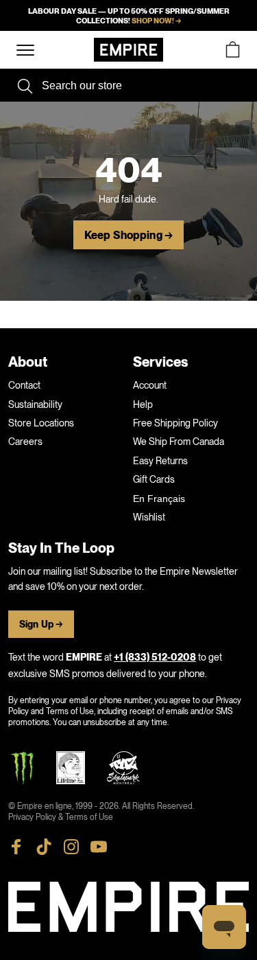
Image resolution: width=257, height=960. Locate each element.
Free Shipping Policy (175, 423)
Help (143, 404)
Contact (24, 385)
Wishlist (149, 517)
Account (150, 385)
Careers (25, 441)
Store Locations (41, 423)
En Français (159, 498)
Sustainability (35, 404)
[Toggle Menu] (25, 50)
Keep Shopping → (128, 235)
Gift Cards (154, 479)
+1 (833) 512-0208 (155, 657)
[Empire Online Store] (128, 50)
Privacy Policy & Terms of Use (60, 817)
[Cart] (232, 49)
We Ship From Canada (178, 441)
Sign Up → (41, 624)
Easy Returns (160, 460)
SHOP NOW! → (156, 20)
